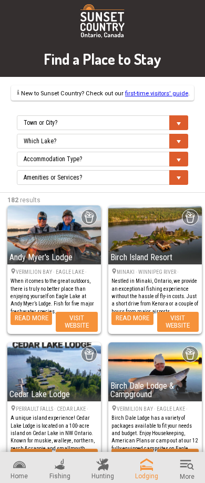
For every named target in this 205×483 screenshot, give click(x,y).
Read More (31, 317)
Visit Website (77, 321)
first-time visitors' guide (156, 93)
